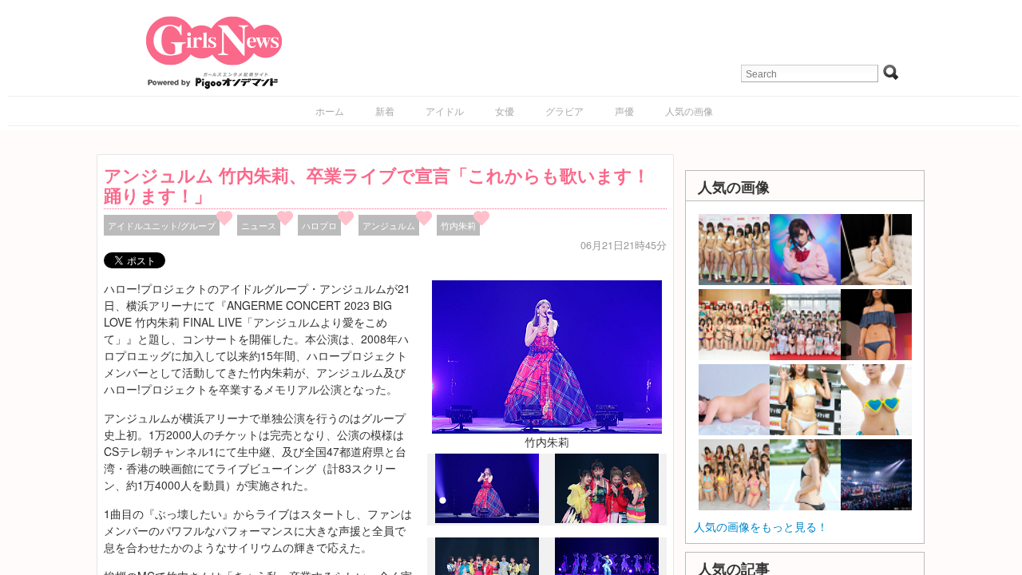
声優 (624, 110)
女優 (504, 110)
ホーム (329, 110)
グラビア (564, 110)
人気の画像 (689, 110)
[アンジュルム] (607, 518)
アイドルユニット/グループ (162, 225)
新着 (384, 110)
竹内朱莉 (458, 225)
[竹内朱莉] (547, 355)
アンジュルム (388, 225)
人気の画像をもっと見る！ (761, 526)
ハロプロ (319, 225)
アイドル (445, 110)
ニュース (258, 225)
